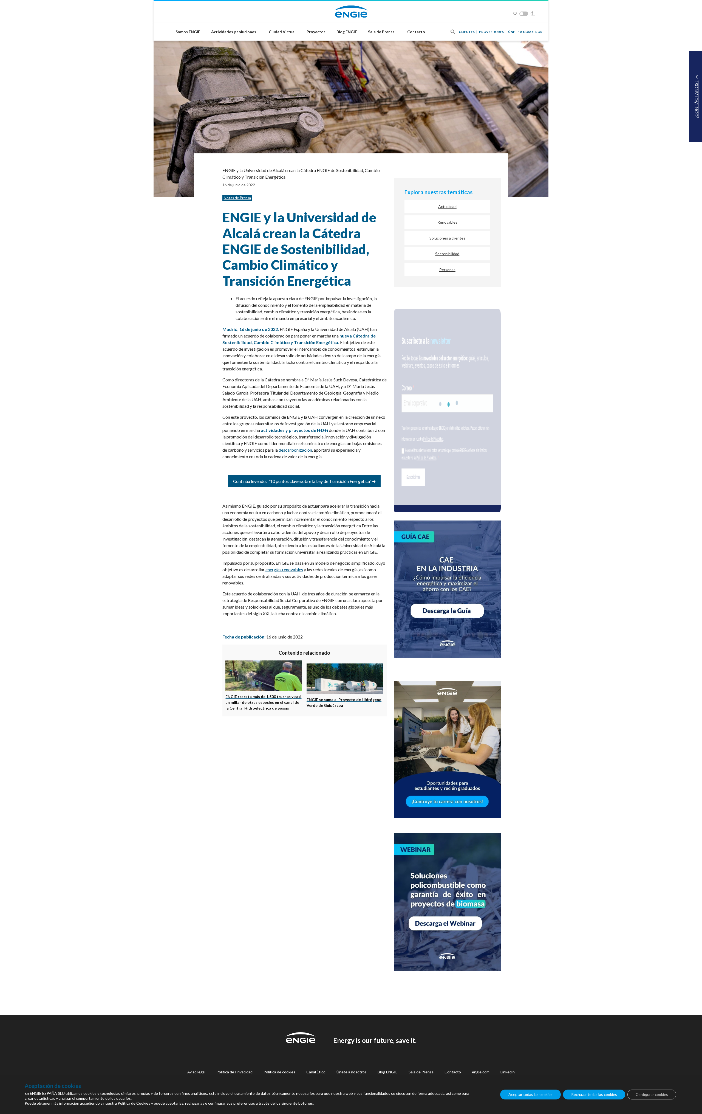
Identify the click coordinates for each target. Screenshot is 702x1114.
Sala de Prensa (381, 31)
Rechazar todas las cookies (594, 1094)
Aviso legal (196, 1072)
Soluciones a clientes (447, 238)
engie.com (480, 1072)
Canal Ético (315, 1072)
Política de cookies (279, 1072)
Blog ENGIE (346, 31)
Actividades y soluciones (233, 31)
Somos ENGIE (188, 31)
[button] (453, 32)
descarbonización (295, 449)
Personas (447, 269)
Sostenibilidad (447, 253)
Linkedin (507, 1072)
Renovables (447, 222)
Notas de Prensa (237, 198)
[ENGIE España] (351, 10)
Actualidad (447, 206)
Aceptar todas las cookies (530, 1094)
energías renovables (284, 569)
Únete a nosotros (525, 32)
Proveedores (491, 32)
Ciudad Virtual (282, 31)
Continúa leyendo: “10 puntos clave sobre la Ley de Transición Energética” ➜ (304, 481)
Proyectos (316, 31)
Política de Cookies (134, 1103)
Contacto (416, 31)
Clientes (467, 32)
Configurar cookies (652, 1094)
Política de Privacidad (234, 1072)
